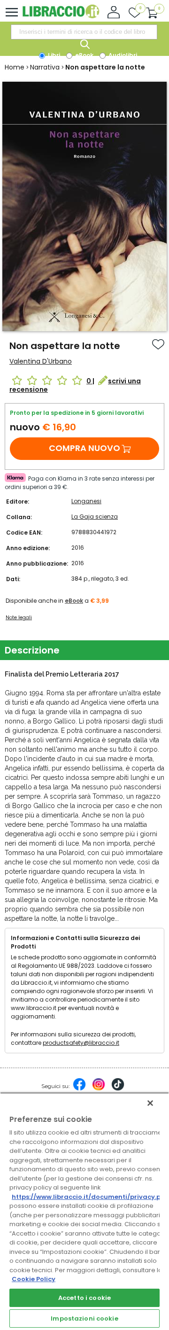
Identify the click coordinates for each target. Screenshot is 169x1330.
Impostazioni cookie (84, 1318)
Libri (53, 55)
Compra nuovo (84, 448)
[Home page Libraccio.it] (61, 16)
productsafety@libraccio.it (81, 1043)
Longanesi (86, 501)
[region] (84, 1211)
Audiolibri (122, 55)
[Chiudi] (150, 1103)
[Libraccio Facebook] (79, 1089)
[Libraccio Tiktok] (117, 1089)
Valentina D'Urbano (40, 361)
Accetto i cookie (84, 1297)
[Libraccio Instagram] (98, 1089)
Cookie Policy (33, 1279)
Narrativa (45, 67)
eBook (83, 55)
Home (14, 67)
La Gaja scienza (94, 517)
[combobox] (84, 31)
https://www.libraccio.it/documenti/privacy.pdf (90, 1196)
